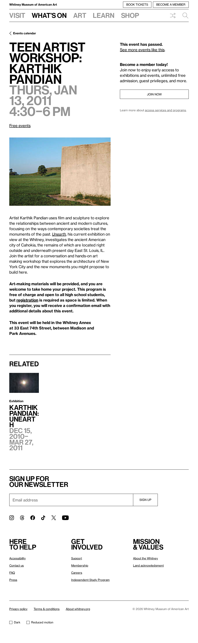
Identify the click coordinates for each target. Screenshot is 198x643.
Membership (79, 565)
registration (27, 300)
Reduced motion (42, 622)
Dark (17, 622)
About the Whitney (145, 558)
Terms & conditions (47, 609)
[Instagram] (11, 517)
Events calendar (24, 33)
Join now (154, 94)
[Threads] (22, 517)
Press (13, 580)
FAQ (12, 572)
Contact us (16, 565)
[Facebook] (32, 517)
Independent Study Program (90, 580)
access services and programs (165, 110)
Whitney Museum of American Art (33, 4)
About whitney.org (78, 609)
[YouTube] (65, 517)
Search (184, 15)
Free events (20, 125)
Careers (76, 572)
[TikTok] (43, 517)
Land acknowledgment (148, 565)
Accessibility (17, 558)
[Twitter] (53, 517)
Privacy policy (18, 609)
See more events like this (142, 49)
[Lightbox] (60, 171)
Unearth (59, 234)
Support (76, 558)
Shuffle (172, 15)
